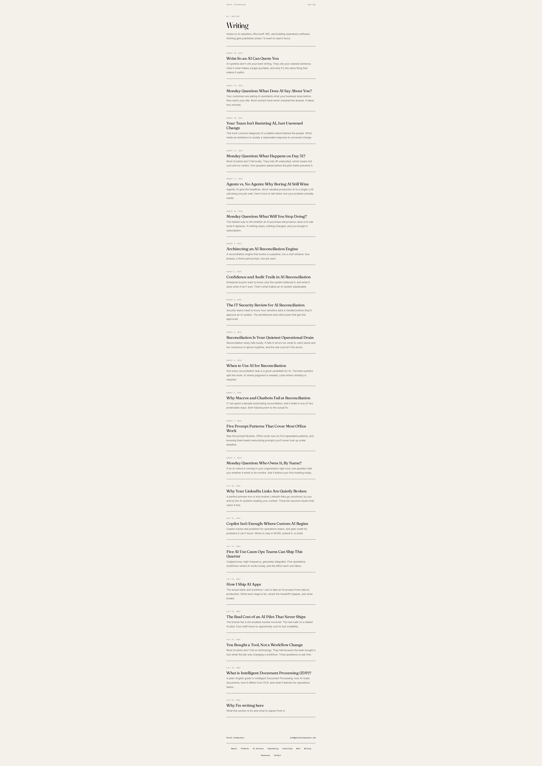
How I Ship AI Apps (243, 584)
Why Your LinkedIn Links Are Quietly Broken (266, 491)
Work (298, 749)
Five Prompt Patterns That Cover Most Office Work (266, 428)
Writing (312, 5)
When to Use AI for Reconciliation (256, 365)
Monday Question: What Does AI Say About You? (269, 90)
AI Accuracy (258, 749)
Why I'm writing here (245, 705)
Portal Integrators (236, 5)
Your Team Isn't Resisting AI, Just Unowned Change (264, 125)
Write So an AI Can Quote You (252, 58)
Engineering (273, 749)
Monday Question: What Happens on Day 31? (265, 155)
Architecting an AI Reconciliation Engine (262, 248)
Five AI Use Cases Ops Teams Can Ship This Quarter (264, 553)
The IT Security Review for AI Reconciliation (265, 305)
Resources (265, 755)
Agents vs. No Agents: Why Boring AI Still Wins (267, 184)
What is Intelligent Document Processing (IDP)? (268, 672)
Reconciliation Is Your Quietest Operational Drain (269, 337)
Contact (277, 755)
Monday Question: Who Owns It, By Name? (264, 463)
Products (245, 749)
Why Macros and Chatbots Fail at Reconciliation (268, 397)
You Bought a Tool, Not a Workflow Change (264, 644)
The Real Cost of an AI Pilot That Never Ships (266, 616)
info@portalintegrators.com (303, 738)
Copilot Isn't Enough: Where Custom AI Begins (267, 523)
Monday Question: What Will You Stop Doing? (266, 216)
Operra (234, 749)
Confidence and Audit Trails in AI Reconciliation (268, 276)
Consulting (287, 749)
